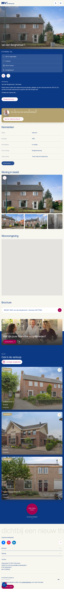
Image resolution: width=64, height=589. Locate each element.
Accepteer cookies (7, 586)
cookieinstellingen (26, 582)
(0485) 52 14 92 (6, 565)
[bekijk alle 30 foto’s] (55, 221)
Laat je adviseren (9, 341)
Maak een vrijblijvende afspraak (12, 119)
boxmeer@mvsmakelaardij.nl (18, 565)
